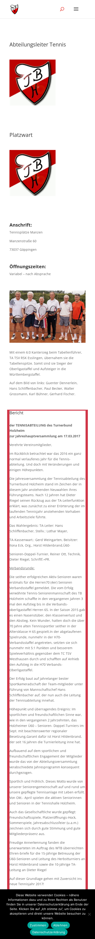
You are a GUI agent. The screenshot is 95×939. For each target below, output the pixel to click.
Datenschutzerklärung (48, 932)
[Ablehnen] (89, 914)
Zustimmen (38, 925)
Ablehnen (60, 925)
